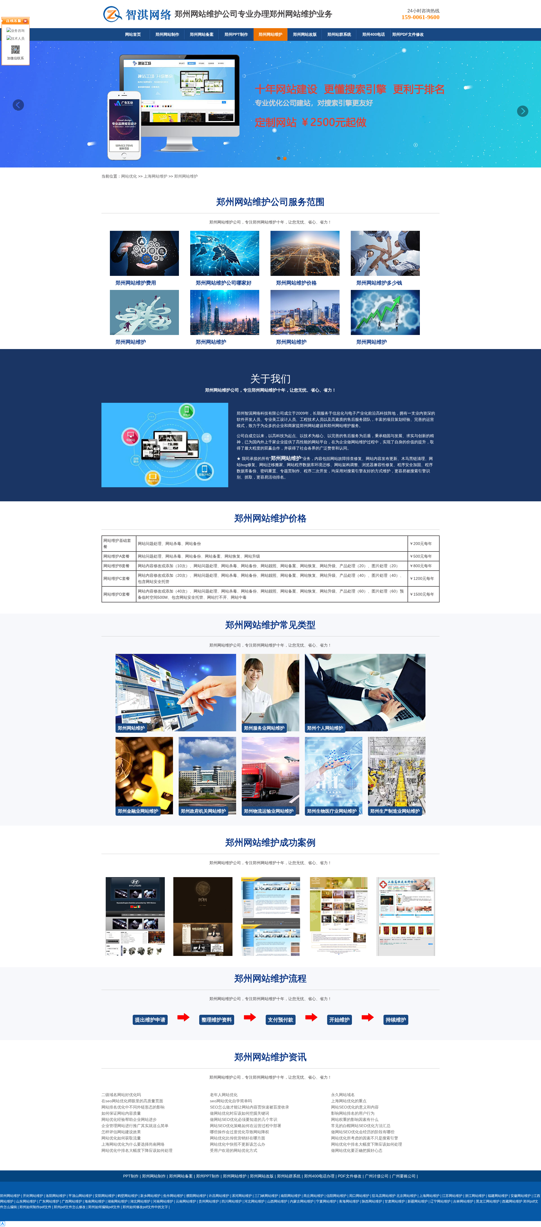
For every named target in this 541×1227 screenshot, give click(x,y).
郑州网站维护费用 (136, 283)
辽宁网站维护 (440, 1201)
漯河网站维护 (242, 1196)
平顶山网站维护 (80, 1196)
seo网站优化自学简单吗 (231, 1101)
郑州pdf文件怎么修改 (70, 1207)
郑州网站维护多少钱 (379, 283)
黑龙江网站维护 (488, 1201)
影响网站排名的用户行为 (352, 1113)
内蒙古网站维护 (302, 1201)
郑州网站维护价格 (296, 283)
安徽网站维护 (521, 1196)
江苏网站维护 (452, 1196)
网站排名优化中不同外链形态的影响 (133, 1107)
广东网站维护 (49, 1201)
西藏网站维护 (512, 1201)
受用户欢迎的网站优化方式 (233, 1150)
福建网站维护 (498, 1196)
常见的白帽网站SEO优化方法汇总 (361, 1125)
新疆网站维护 (417, 1201)
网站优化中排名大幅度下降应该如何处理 (366, 1144)
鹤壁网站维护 (127, 1196)
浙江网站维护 (475, 1196)
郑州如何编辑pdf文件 (104, 1207)
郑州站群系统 (339, 34)
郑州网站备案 (202, 34)
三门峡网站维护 (266, 1196)
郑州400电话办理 (319, 1176)
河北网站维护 (254, 1201)
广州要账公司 (404, 1176)
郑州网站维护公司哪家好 (224, 283)
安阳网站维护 (105, 1196)
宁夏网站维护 (326, 1201)
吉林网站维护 (463, 1201)
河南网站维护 (163, 1201)
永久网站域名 (343, 1094)
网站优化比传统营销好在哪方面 (237, 1138)
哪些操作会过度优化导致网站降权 (239, 1132)
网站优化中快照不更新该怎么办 (237, 1144)
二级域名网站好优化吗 (121, 1094)
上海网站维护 (155, 176)
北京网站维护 (406, 1196)
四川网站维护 (231, 1201)
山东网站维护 (26, 1201)
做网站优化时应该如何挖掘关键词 (239, 1113)
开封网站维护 (33, 1196)
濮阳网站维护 (196, 1196)
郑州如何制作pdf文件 (35, 1207)
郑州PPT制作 (236, 34)
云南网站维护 (186, 1201)
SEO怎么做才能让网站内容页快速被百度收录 (249, 1107)
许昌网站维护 (219, 1196)
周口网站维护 (359, 1196)
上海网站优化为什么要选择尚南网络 (133, 1144)
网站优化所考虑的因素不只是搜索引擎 (364, 1138)
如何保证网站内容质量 (121, 1113)
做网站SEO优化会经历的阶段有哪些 (362, 1132)
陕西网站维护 (372, 1201)
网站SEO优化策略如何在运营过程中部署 (245, 1125)
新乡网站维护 (150, 1196)
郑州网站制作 (167, 34)
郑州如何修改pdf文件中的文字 (145, 1207)
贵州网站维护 (209, 1201)
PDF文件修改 (350, 1176)
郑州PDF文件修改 (408, 34)
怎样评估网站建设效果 (121, 1132)
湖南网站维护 (117, 1201)
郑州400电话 (373, 34)
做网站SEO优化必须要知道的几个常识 (243, 1119)
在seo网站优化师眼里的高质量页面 (132, 1101)
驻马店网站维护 (384, 1196)
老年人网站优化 (224, 1094)
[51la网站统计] (2, 1224)
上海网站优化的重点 (349, 1101)
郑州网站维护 (270, 34)
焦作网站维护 (173, 1196)
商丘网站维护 (313, 1196)
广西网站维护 (72, 1201)
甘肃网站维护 (395, 1201)
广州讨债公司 (377, 1176)
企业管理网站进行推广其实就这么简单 (134, 1125)
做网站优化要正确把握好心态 (356, 1150)
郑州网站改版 (305, 34)
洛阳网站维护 (56, 1196)
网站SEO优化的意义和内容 (355, 1107)
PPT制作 (131, 1176)
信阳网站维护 (336, 1196)
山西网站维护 (277, 1201)
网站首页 (133, 34)
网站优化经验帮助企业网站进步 (129, 1119)
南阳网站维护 (291, 1196)
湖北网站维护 (140, 1201)
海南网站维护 (95, 1201)
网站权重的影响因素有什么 (354, 1119)
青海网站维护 (349, 1201)
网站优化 (129, 176)
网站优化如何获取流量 (121, 1138)
